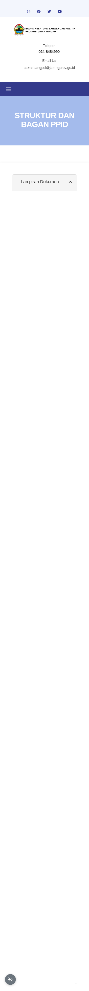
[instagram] (29, 11)
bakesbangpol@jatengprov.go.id (49, 67)
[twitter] (49, 11)
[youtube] (60, 11)
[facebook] (39, 11)
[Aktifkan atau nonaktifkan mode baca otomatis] (10, 979)
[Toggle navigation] (8, 89)
